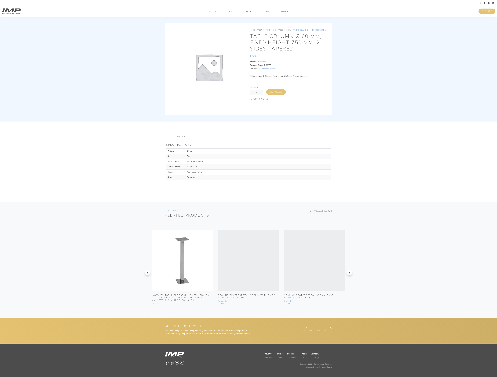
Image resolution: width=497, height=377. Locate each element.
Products (249, 11)
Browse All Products (321, 211)
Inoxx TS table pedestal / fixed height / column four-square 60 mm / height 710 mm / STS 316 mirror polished (181, 298)
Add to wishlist (261, 99)
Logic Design (327, 367)
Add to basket (276, 92)
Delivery (291, 357)
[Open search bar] (480, 3)
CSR (305, 357)
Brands (230, 11)
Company (284, 11)
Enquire (487, 11)
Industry (212, 11)
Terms (281, 357)
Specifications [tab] (175, 136)
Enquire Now (318, 330)
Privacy (268, 357)
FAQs (316, 357)
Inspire (267, 11)
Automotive (264, 68)
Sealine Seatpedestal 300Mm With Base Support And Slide (246, 296)
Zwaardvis (261, 61)
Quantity (254, 87)
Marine (272, 68)
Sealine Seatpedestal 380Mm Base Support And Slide (309, 296)
